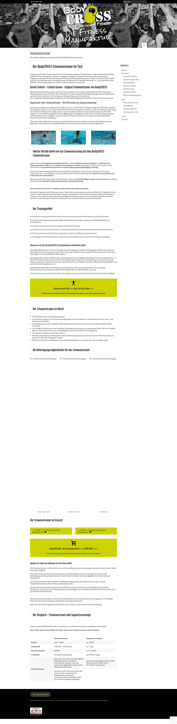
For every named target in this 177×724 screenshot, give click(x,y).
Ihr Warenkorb (37, 1)
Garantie (91, 700)
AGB (65, 700)
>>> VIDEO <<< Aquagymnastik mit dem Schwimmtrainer (91, 531)
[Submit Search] (124, 1)
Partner (96, 700)
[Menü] (144, 45)
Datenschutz (76, 700)
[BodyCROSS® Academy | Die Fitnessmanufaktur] (88, 25)
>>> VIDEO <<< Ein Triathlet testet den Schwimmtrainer (46, 531)
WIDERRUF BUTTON (103, 700)
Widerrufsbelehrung (84, 700)
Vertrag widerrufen (40, 694)
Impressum (69, 700)
